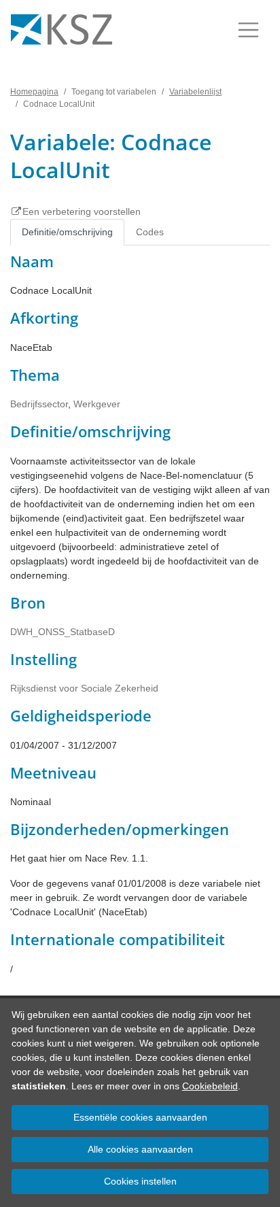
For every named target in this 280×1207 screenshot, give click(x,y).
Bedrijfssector (39, 403)
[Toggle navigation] (248, 30)
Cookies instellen (140, 1181)
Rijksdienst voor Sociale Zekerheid (84, 688)
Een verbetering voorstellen (81, 211)
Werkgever (96, 403)
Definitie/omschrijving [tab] (67, 231)
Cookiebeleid (210, 1086)
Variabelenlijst (195, 92)
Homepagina (34, 92)
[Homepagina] (61, 30)
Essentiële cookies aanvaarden (140, 1117)
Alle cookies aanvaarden (140, 1149)
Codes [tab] (150, 231)
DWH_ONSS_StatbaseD (62, 631)
